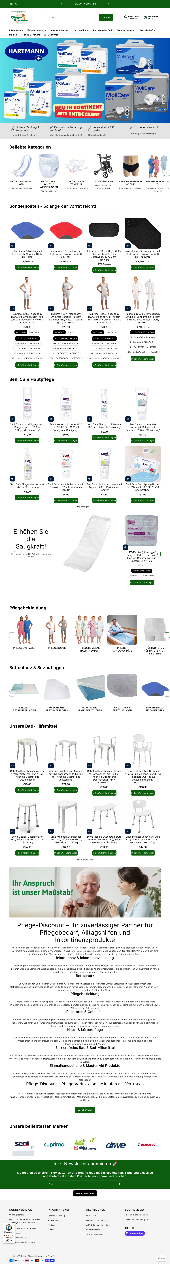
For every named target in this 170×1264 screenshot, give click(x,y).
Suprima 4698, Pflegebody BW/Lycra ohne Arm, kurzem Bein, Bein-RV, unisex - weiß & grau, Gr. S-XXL (104, 318)
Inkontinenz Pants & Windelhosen (49, 184)
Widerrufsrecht (93, 1229)
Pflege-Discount (28, 1256)
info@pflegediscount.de (24, 1242)
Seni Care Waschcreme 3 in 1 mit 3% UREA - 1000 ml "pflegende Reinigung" (66, 427)
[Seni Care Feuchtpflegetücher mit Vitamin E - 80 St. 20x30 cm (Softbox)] (143, 464)
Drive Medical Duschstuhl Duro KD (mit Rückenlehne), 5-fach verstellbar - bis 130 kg (143, 839)
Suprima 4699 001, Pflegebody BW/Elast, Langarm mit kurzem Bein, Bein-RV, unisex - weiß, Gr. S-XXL (143, 318)
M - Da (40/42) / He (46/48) (27, 343)
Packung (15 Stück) (142, 571)
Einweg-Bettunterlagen (24, 709)
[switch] (9, 1240)
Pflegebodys (57, 647)
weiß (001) (21, 332)
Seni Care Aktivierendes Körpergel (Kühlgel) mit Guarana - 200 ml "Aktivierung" (143, 427)
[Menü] (13, 1224)
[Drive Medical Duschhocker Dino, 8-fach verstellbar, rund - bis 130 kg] (27, 816)
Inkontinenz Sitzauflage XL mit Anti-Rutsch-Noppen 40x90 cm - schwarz (143, 254)
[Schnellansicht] (12, 245)
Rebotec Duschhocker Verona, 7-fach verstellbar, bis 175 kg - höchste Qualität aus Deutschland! (27, 775)
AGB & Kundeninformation (98, 1225)
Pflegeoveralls (24, 647)
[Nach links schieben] (12, 173)
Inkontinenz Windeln (76, 183)
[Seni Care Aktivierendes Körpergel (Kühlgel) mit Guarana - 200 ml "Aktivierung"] (143, 404)
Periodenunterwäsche (130, 183)
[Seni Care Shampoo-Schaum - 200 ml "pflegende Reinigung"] (104, 404)
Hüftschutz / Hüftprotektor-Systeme (155, 650)
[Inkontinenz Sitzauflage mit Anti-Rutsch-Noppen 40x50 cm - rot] (66, 231)
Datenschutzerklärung (96, 1220)
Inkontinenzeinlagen (22, 183)
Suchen (51, 1229)
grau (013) (34, 332)
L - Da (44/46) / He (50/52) (27, 348)
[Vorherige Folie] (61, 4)
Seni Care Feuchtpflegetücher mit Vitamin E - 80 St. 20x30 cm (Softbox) (143, 487)
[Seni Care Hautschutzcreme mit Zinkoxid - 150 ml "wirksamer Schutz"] (66, 464)
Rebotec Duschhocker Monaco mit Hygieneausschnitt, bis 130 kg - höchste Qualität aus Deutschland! (65, 775)
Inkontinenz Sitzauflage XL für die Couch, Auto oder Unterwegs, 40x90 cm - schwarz (104, 255)
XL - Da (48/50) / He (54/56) (27, 353)
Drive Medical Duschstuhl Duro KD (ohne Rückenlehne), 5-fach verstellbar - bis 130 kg (104, 839)
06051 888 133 (20, 1237)
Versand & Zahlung (56, 1216)
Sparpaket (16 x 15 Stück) (142, 575)
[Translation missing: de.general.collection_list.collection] (21, 166)
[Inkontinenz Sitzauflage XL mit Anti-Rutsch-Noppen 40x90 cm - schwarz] (143, 231)
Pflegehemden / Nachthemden (89, 649)
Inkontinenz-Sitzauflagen (155, 709)
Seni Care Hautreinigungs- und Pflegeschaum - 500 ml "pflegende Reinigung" (27, 427)
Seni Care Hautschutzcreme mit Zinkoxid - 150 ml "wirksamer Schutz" (66, 487)
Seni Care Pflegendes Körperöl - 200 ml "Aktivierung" (27, 486)
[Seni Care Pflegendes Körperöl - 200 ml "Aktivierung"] (27, 464)
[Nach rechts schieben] (167, 173)
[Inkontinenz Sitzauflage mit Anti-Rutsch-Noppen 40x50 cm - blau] (27, 231)
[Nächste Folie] (108, 4)
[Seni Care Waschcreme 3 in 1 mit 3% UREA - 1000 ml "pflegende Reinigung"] (66, 404)
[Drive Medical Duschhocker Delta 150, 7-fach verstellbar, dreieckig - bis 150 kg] (66, 816)
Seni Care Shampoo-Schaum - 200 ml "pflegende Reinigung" (104, 426)
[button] (150, 17)
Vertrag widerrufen (85, 1193)
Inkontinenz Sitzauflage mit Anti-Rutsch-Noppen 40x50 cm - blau (27, 254)
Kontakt (51, 1225)
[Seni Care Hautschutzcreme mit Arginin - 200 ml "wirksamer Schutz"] (104, 464)
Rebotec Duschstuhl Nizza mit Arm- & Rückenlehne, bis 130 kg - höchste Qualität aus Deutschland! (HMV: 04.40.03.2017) (143, 777)
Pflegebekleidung (157, 183)
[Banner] (23, 1145)
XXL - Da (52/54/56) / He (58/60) (27, 358)
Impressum (91, 1216)
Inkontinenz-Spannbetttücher (89, 709)
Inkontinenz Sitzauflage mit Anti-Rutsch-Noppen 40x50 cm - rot (66, 254)
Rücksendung (54, 1220)
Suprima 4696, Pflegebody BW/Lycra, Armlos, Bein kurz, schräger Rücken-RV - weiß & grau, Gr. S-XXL (27, 318)
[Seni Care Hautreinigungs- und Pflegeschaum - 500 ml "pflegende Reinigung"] (27, 404)
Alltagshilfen (103, 181)
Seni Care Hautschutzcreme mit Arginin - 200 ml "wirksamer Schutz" (104, 487)
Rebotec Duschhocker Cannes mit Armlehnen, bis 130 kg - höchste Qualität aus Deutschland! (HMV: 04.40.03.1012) (104, 777)
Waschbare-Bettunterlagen (57, 709)
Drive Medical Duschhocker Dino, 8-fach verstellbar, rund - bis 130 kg (27, 839)
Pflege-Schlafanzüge (122, 649)
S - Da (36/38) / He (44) (27, 338)
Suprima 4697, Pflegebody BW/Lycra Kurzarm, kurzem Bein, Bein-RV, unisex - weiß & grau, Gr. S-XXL (66, 318)
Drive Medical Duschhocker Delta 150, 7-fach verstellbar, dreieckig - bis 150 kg (66, 839)
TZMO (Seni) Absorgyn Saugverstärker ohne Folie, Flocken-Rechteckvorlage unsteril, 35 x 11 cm (142, 556)
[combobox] (80, 17)
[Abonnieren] (118, 1183)
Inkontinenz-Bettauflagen (122, 709)
